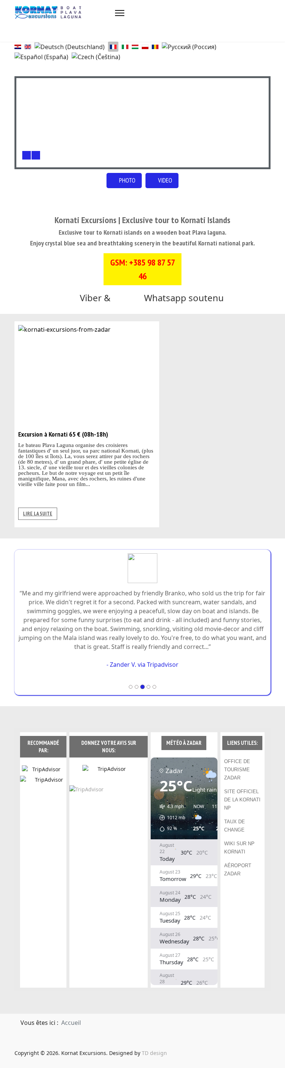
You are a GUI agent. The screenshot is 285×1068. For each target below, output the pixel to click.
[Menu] (119, 13)
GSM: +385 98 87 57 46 (142, 269)
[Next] (35, 155)
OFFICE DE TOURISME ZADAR (237, 752)
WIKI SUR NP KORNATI (239, 830)
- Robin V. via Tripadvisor (142, 647)
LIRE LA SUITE (37, 513)
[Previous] (26, 155)
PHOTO (126, 180)
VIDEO (164, 180)
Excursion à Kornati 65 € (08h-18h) (63, 434)
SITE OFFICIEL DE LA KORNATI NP (242, 782)
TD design (154, 1035)
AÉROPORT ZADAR (237, 852)
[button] (170, 800)
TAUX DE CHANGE (234, 808)
